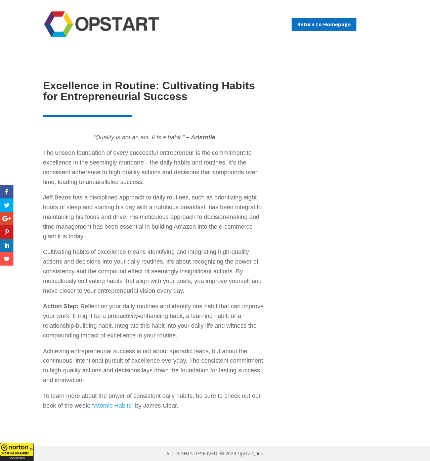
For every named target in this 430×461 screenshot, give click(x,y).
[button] (17, 452)
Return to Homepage (324, 24)
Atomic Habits (112, 405)
